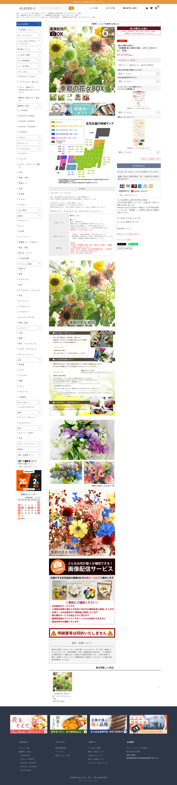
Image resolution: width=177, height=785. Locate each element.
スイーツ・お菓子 (26, 433)
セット (21, 226)
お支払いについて (95, 755)
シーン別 (93, 8)
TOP (17, 13)
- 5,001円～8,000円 (27, 763)
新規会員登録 (60, 748)
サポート (92, 742)
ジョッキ (22, 159)
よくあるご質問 (23, 55)
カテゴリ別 (110, 8)
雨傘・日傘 (23, 323)
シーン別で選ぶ (23, 66)
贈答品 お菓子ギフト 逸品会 (29, 99)
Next (112, 109)
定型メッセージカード (126, 117)
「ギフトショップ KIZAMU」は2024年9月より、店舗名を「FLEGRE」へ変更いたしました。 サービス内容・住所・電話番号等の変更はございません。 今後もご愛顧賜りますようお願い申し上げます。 (87, 24)
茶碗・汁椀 (23, 178)
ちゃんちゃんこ (25, 423)
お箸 (20, 188)
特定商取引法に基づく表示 (80, 777)
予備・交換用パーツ (25, 455)
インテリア (25, 13)
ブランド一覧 (24, 748)
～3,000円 (23, 110)
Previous (51, 109)
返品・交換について (96, 759)
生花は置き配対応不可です (127, 77)
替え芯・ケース (25, 253)
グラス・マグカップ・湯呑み (29, 165)
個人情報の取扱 (100, 777)
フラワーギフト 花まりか (39, 17)
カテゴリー (23, 742)
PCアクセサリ (23, 402)
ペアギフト (21, 137)
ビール (21, 370)
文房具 (20, 216)
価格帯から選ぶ (26, 15)
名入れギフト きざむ (27, 76)
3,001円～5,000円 (26, 116)
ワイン (21, 386)
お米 (20, 438)
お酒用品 (22, 397)
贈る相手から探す (130, 8)
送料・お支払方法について (28, 467)
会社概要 (130, 742)
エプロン (22, 205)
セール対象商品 (23, 60)
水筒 (20, 172)
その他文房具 (24, 258)
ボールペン (23, 220)
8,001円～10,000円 (27, 127)
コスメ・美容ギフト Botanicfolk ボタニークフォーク (29, 89)
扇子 (20, 295)
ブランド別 (25, 17)
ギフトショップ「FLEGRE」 (137, 748)
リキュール (23, 392)
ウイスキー (23, 375)
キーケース (23, 301)
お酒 (19, 360)
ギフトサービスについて (98, 763)
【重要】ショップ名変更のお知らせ (105, 24)
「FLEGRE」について (26, 30)
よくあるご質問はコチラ (127, 222)
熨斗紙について (23, 49)
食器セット (23, 183)
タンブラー (23, 153)
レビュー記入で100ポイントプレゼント (27, 42)
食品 (19, 428)
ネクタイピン (24, 279)
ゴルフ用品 (21, 210)
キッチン (22, 199)
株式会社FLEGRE (133, 752)
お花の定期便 (54, 17)
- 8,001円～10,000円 (28, 767)
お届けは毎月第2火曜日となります (130, 70)
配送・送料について (96, 752)
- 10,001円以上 (25, 770)
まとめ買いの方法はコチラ (127, 218)
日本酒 (21, 364)
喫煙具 (20, 449)
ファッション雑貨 (24, 264)
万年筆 (21, 231)
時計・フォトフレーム (28, 343)
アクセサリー (24, 312)
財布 (20, 274)
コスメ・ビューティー (26, 444)
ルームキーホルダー (27, 317)
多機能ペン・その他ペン (28, 242)
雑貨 (20, 338)
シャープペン (24, 237)
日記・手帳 (23, 247)
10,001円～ (38, 15)
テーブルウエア (23, 149)
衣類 (19, 413)
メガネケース (24, 306)
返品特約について (124, 228)
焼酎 (20, 381)
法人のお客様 (22, 24)
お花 (32, 13)
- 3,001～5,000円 (26, 759)
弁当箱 (21, 194)
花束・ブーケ (40, 13)
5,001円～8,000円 (26, 121)
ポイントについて (24, 35)
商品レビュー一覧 (62, 755)
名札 (20, 285)
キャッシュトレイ (26, 354)
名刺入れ (22, 268)
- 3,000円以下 (25, 755)
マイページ (60, 742)
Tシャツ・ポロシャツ (27, 417)
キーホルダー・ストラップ (29, 290)
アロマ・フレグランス (28, 349)
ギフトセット (22, 143)
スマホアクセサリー (27, 407)
